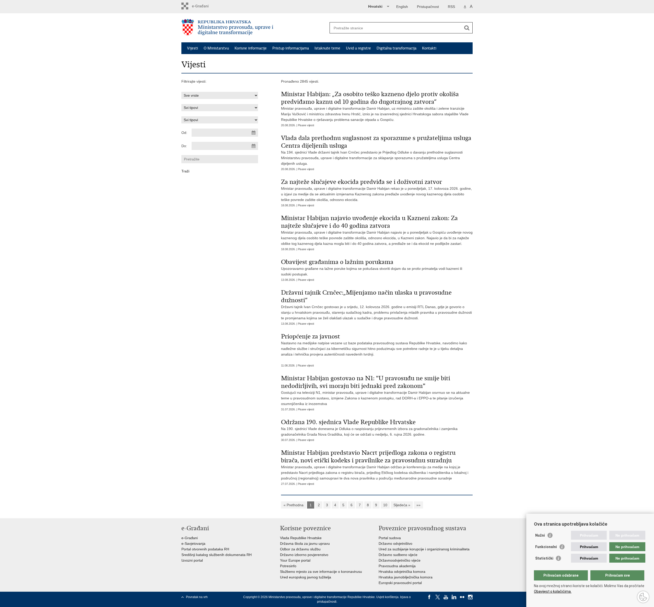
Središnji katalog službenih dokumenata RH (216, 555)
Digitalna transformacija (396, 48)
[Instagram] (470, 597)
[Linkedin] (454, 597)
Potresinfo (288, 566)
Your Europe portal (295, 560)
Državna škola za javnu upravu (305, 543)
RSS (451, 7)
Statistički (544, 558)
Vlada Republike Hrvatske (301, 538)
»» (418, 505)
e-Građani (189, 538)
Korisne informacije (251, 48)
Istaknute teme (327, 48)
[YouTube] (445, 597)
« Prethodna (293, 505)
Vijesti (192, 48)
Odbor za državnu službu (300, 549)
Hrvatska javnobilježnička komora (406, 577)
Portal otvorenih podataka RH (205, 549)
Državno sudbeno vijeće (398, 555)
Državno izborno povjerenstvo (304, 555)
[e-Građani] (203, 6)
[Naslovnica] (254, 28)
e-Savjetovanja (193, 543)
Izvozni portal (192, 560)
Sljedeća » (401, 505)
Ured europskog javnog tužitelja (305, 577)
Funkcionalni (546, 547)
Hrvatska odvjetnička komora (402, 572)
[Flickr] (462, 597)
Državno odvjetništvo (395, 543)
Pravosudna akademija (397, 566)
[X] (437, 597)
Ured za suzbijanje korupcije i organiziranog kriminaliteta (424, 549)
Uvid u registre (358, 48)
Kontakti (429, 48)
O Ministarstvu (216, 48)
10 (385, 505)
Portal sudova (390, 538)
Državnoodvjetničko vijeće (400, 560)
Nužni (540, 535)
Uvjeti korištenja (387, 597)
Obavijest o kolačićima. (552, 591)
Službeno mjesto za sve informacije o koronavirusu (321, 572)
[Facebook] (429, 597)
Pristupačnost (428, 7)
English (402, 7)
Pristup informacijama (290, 48)
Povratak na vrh (197, 597)
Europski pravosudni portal (400, 583)
